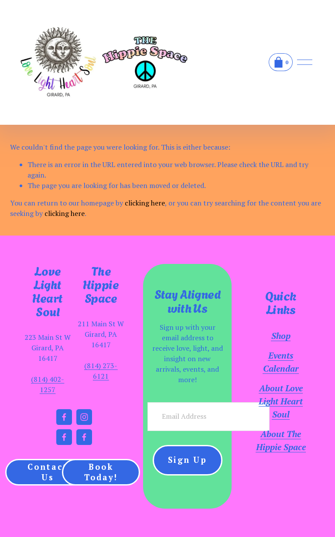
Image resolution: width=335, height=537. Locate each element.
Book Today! (101, 472)
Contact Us (47, 472)
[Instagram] (84, 417)
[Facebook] (64, 417)
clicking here (145, 203)
